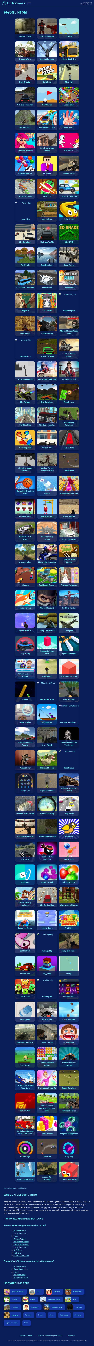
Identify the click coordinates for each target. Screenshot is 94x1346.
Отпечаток (71, 1336)
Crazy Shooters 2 (20, 1233)
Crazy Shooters (19, 1247)
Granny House (19, 1230)
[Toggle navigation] (29, 3)
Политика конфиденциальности (49, 1336)
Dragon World (19, 1239)
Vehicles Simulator (21, 1255)
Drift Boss (17, 1250)
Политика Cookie (25, 1336)
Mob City (17, 1253)
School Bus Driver (21, 1244)
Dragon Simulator (21, 1241)
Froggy (16, 1236)
